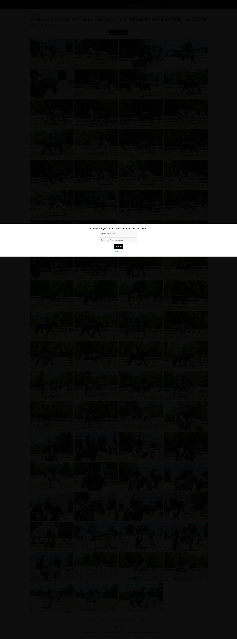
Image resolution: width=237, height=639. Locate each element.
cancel (118, 251)
